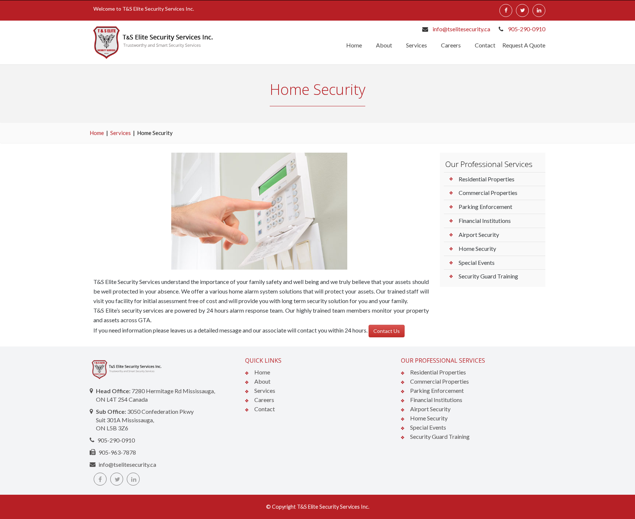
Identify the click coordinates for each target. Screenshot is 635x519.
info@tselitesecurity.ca (461, 28)
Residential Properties (486, 178)
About (384, 45)
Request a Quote (523, 45)
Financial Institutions (485, 220)
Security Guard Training (488, 276)
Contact (485, 45)
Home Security (477, 248)
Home (354, 45)
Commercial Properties (488, 192)
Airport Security (479, 234)
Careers (451, 45)
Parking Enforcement (485, 206)
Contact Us (386, 331)
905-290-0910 (526, 28)
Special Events (477, 262)
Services (416, 45)
